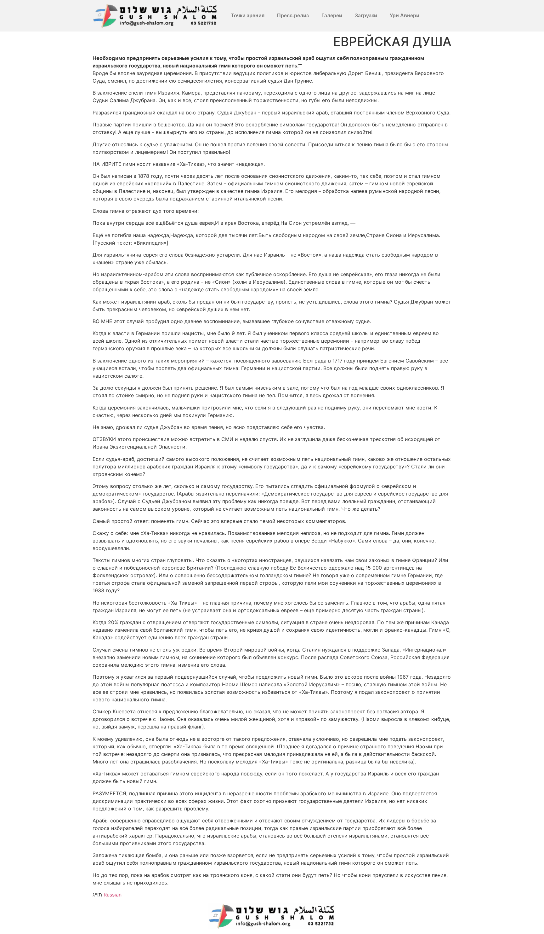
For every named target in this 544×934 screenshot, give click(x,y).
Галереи (331, 15)
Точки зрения (247, 15)
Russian (113, 894)
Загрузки (366, 15)
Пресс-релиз (293, 15)
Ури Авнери (404, 15)
